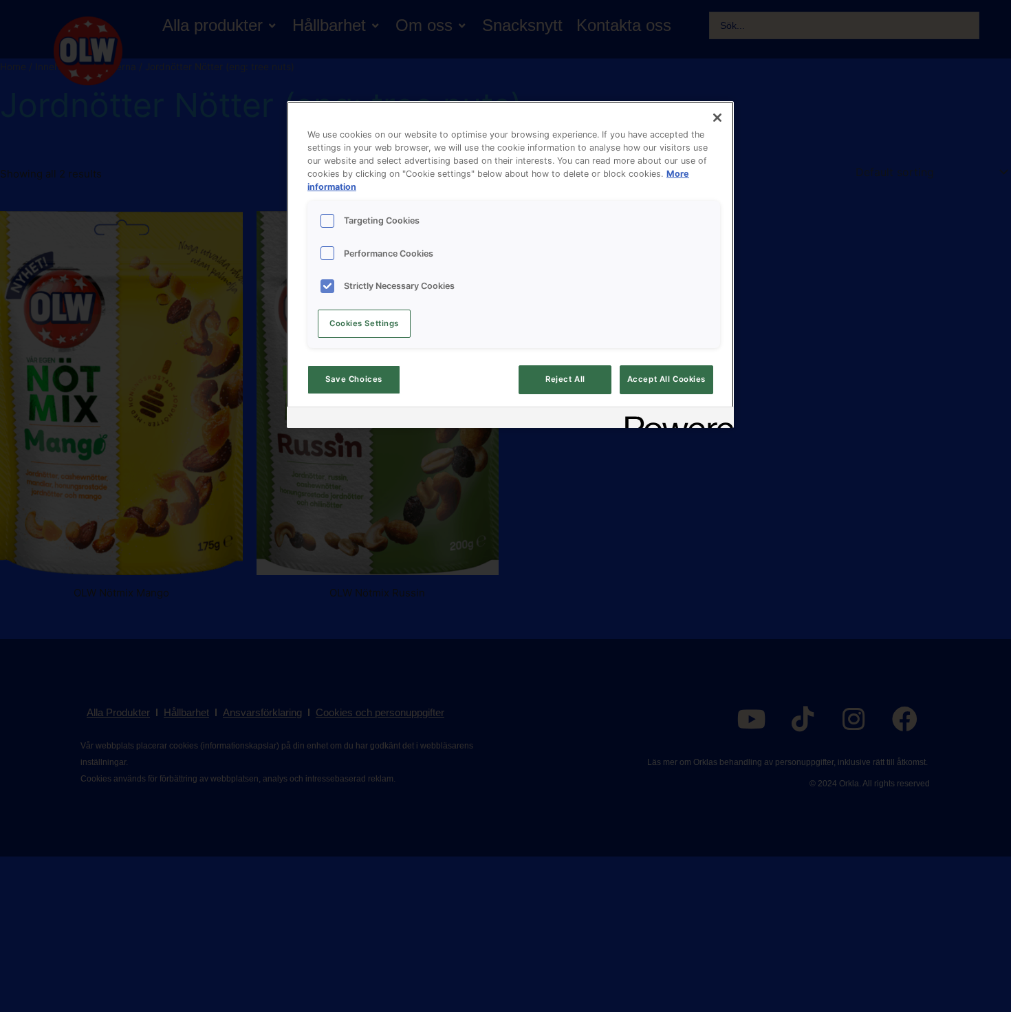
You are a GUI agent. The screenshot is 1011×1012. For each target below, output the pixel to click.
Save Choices (353, 379)
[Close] (717, 118)
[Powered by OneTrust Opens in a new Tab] (674, 419)
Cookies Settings (364, 323)
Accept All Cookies (666, 379)
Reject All (565, 379)
